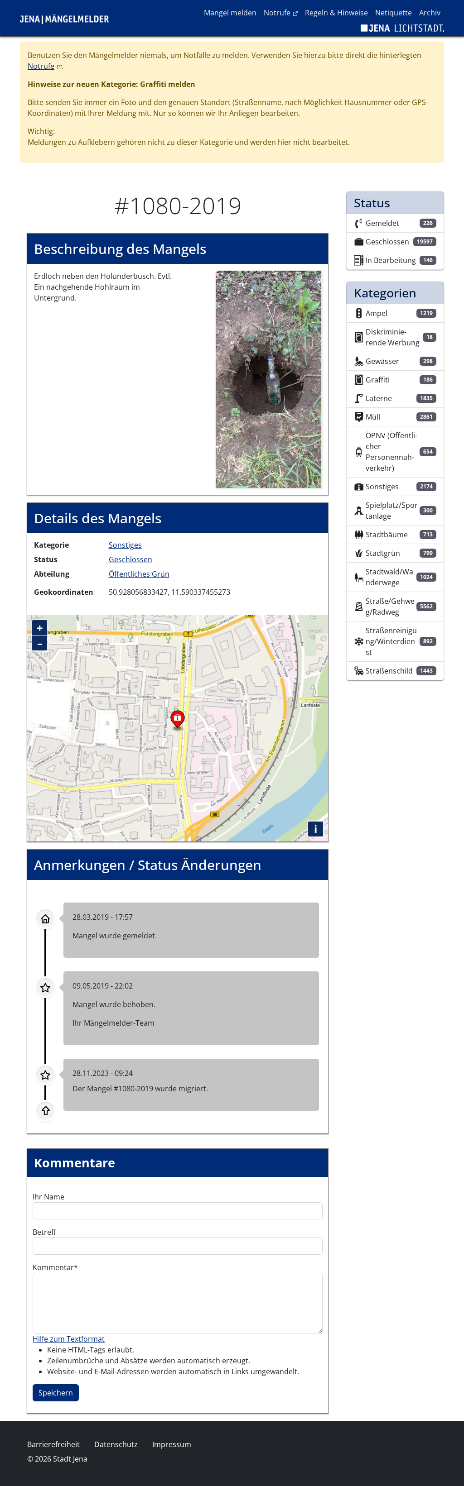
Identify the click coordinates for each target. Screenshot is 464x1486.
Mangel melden (230, 13)
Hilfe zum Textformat (69, 1339)
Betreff (44, 1232)
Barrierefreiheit (53, 1444)
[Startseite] (68, 18)
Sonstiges (125, 545)
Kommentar (53, 1267)
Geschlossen (130, 559)
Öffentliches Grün (139, 574)
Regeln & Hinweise (336, 13)
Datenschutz (116, 1444)
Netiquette (393, 13)
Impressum (171, 1444)
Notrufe (282, 12)
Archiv (429, 13)
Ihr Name (48, 1197)
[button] (268, 378)
